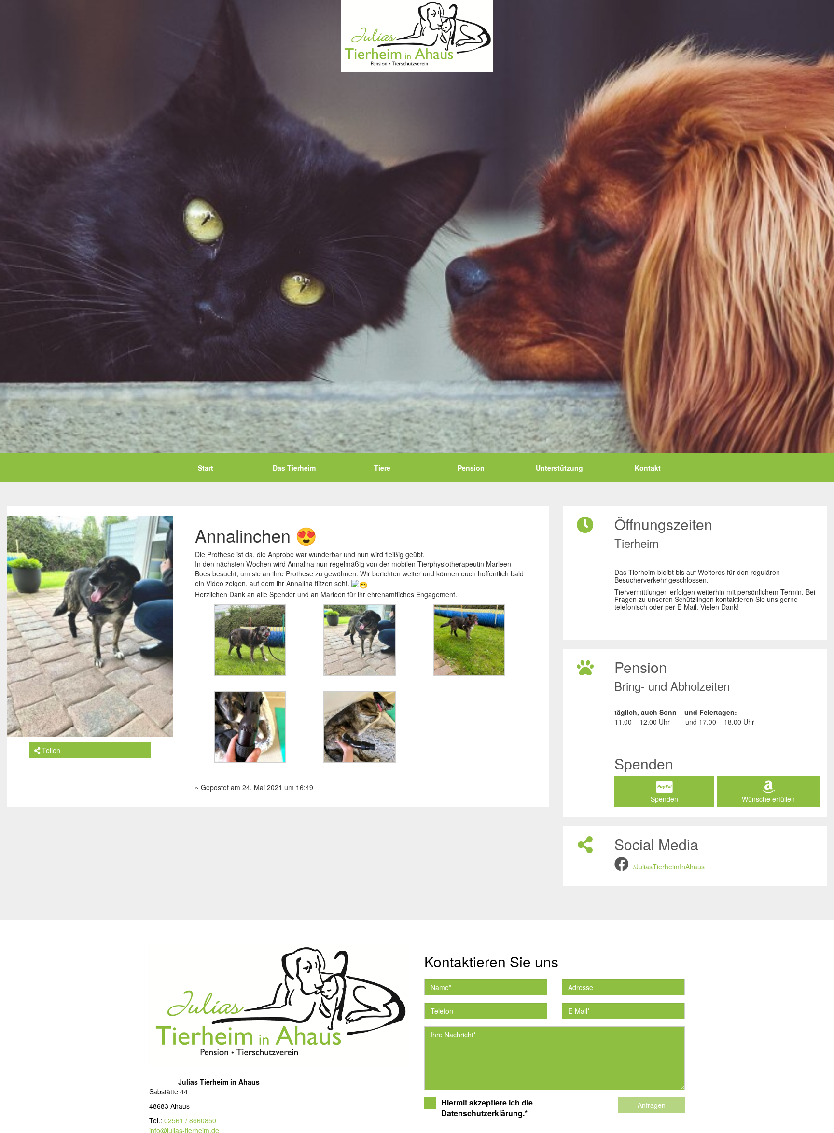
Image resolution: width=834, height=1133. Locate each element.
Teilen (50, 750)
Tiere (382, 468)
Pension (471, 468)
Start (205, 468)
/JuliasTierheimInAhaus (669, 866)
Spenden (664, 799)
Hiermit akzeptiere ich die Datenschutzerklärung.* (487, 1108)
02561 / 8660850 (190, 1120)
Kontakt (648, 468)
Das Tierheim (294, 468)
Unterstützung (559, 468)
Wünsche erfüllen (768, 799)
